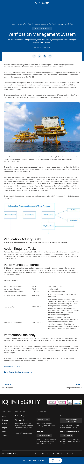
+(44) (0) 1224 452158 (23, 433)
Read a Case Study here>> (14, 366)
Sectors (32, 460)
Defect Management (40, 24)
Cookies (37, 454)
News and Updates (24, 24)
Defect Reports (7, 386)
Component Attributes (74, 386)
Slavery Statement (72, 454)
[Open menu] (24, 460)
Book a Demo (52, 460)
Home (13, 24)
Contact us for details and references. (18, 372)
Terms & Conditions (59, 454)
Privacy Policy (46, 454)
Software (42, 460)
